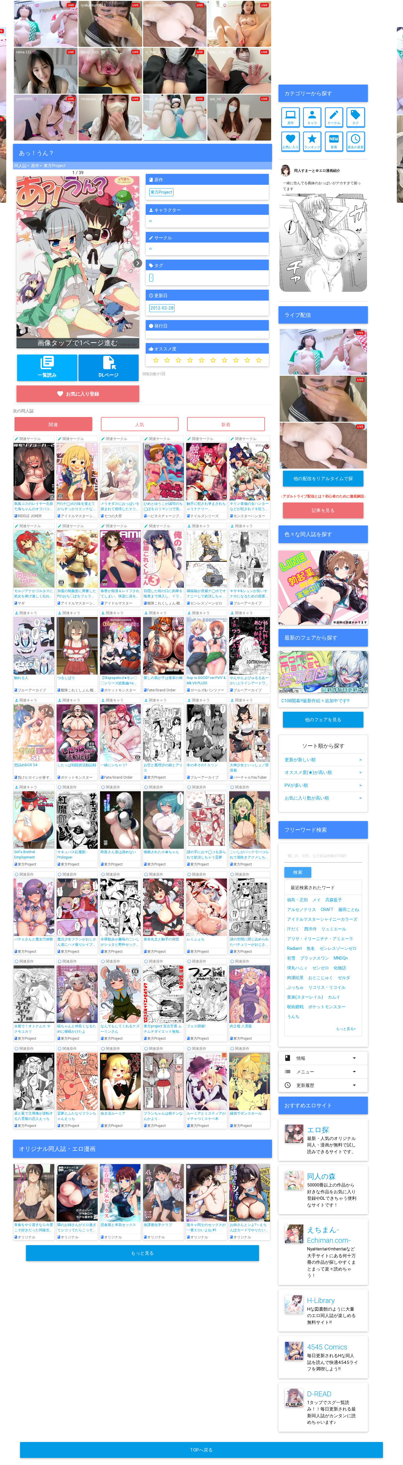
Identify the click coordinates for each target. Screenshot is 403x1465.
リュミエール (333, 929)
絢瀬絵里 (295, 977)
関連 (53, 424)
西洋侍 (310, 929)
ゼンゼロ (320, 967)
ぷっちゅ (295, 987)
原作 (35, 165)
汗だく (293, 929)
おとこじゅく (320, 977)
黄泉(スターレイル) (305, 997)
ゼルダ (344, 977)
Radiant (294, 948)
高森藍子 (333, 899)
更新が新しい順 (323, 759)
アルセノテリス (301, 909)
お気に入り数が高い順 (323, 798)
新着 (226, 424)
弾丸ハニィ (297, 967)
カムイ (334, 997)
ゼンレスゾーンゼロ (338, 948)
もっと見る (142, 1253)
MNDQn (341, 958)
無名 (311, 948)
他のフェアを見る (323, 719)
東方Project (54, 165)
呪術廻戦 (295, 1006)
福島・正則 (297, 899)
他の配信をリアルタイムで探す (323, 481)
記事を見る (323, 510)
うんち (293, 1016)
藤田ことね (348, 909)
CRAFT (327, 909)
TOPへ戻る (201, 1450)
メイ (316, 899)
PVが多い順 (323, 785)
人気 (140, 424)
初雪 (291, 958)
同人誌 (20, 165)
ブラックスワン (314, 958)
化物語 (340, 967)
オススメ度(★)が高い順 (323, 772)
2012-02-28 (161, 308)
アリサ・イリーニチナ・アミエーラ (320, 938)
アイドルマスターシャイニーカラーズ (322, 919)
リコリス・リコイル (326, 987)
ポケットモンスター (326, 1006)
